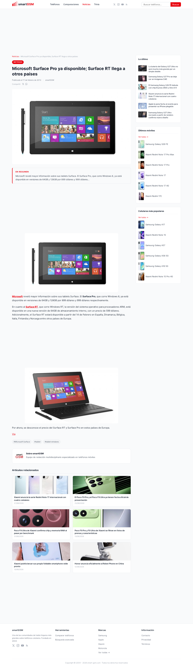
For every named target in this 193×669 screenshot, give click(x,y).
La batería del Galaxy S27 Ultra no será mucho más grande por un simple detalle (163, 69)
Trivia (96, 4)
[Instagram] (118, 4)
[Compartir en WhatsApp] (26, 84)
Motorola (102, 648)
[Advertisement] (71, 208)
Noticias (86, 4)
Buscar (175, 4)
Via (13, 434)
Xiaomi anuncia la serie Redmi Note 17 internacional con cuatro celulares (162, 96)
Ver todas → (104, 652)
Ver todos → (143, 137)
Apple (101, 639)
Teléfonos (55, 4)
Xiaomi (101, 644)
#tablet (37, 442)
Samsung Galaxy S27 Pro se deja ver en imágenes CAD (163, 77)
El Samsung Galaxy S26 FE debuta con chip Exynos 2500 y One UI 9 (163, 86)
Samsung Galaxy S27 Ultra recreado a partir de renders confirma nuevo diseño (161, 115)
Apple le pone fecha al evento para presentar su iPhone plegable (163, 105)
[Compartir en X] (23, 84)
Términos (145, 644)
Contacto (145, 635)
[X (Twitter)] (114, 4)
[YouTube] (122, 4)
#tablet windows (52, 442)
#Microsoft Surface (22, 442)
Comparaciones (71, 4)
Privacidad (146, 639)
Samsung (102, 635)
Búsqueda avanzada (64, 639)
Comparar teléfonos (64, 635)
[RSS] (126, 4)
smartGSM (49, 80)
